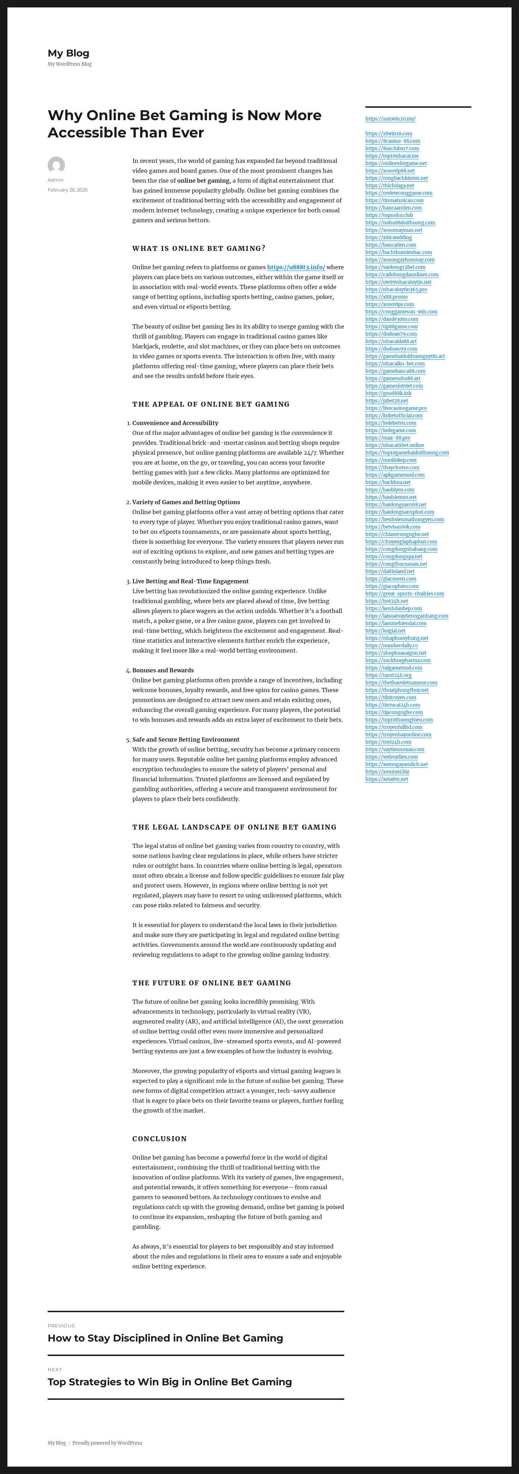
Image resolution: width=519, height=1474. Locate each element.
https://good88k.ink (388, 393)
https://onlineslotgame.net (396, 163)
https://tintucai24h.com (392, 705)
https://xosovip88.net (390, 171)
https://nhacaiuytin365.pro (396, 290)
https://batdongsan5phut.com (399, 512)
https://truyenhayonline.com (398, 735)
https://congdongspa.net (393, 557)
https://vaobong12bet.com (395, 267)
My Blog (69, 53)
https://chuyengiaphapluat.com (401, 542)
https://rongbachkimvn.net (396, 178)
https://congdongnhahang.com (401, 549)
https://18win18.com (388, 134)
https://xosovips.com (389, 304)
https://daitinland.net (389, 571)
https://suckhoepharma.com (398, 661)
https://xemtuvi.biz (387, 772)
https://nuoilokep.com (391, 460)
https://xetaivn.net (386, 779)
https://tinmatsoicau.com (394, 200)
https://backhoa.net (388, 482)
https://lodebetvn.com (390, 423)
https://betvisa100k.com (392, 527)
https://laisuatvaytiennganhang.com (406, 616)
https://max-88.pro (387, 438)
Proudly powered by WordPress (107, 1443)
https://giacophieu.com (392, 586)
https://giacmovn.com (390, 579)
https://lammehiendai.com (395, 623)
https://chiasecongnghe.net (397, 534)
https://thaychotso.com (392, 468)
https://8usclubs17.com (392, 149)
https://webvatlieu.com (391, 757)
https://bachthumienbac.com (398, 252)
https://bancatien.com (390, 245)
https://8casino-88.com (392, 141)
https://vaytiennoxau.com (394, 750)
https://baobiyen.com (389, 490)
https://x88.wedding (388, 238)
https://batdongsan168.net (395, 505)
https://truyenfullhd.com (393, 727)
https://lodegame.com (390, 431)
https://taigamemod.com (393, 668)
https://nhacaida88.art (391, 341)
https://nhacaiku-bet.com (395, 364)
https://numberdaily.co (391, 646)
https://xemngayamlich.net (396, 764)
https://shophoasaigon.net (395, 653)
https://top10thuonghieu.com (399, 720)
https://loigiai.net (385, 631)
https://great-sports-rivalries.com (404, 594)
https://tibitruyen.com (390, 698)
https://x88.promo (386, 297)
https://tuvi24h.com (388, 742)
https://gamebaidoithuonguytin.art (405, 356)
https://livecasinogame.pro (396, 408)
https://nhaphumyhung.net (396, 638)
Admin (56, 180)
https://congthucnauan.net (396, 564)
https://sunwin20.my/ (390, 119)
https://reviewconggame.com (398, 193)
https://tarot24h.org (388, 675)
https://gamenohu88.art (392, 379)
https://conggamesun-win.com (401, 312)
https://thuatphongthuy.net (397, 690)
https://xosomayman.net (393, 230)
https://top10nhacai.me (392, 156)
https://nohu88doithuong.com (400, 223)
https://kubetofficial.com (394, 416)
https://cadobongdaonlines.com (402, 275)
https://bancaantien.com (393, 208)
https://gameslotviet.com (394, 386)
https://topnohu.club (389, 215)
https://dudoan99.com (391, 349)
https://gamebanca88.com (395, 371)
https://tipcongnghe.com (394, 712)
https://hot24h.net (386, 601)
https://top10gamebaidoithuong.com (407, 453)
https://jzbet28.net (386, 401)
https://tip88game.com (391, 327)
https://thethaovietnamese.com (401, 683)
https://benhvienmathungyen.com (404, 520)
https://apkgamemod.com (395, 475)
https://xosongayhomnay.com (400, 260)
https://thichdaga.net (389, 186)
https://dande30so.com (391, 319)
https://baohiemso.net (391, 497)
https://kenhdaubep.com (393, 609)
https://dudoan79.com (391, 334)
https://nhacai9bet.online (394, 445)
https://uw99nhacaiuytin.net (398, 282)
